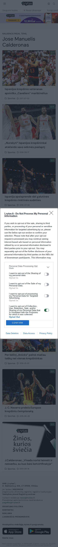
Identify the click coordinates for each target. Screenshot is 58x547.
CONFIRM (17, 323)
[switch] (46, 274)
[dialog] (29, 273)
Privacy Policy (45, 333)
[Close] (52, 214)
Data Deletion (12, 333)
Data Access (29, 333)
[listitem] (29, 267)
